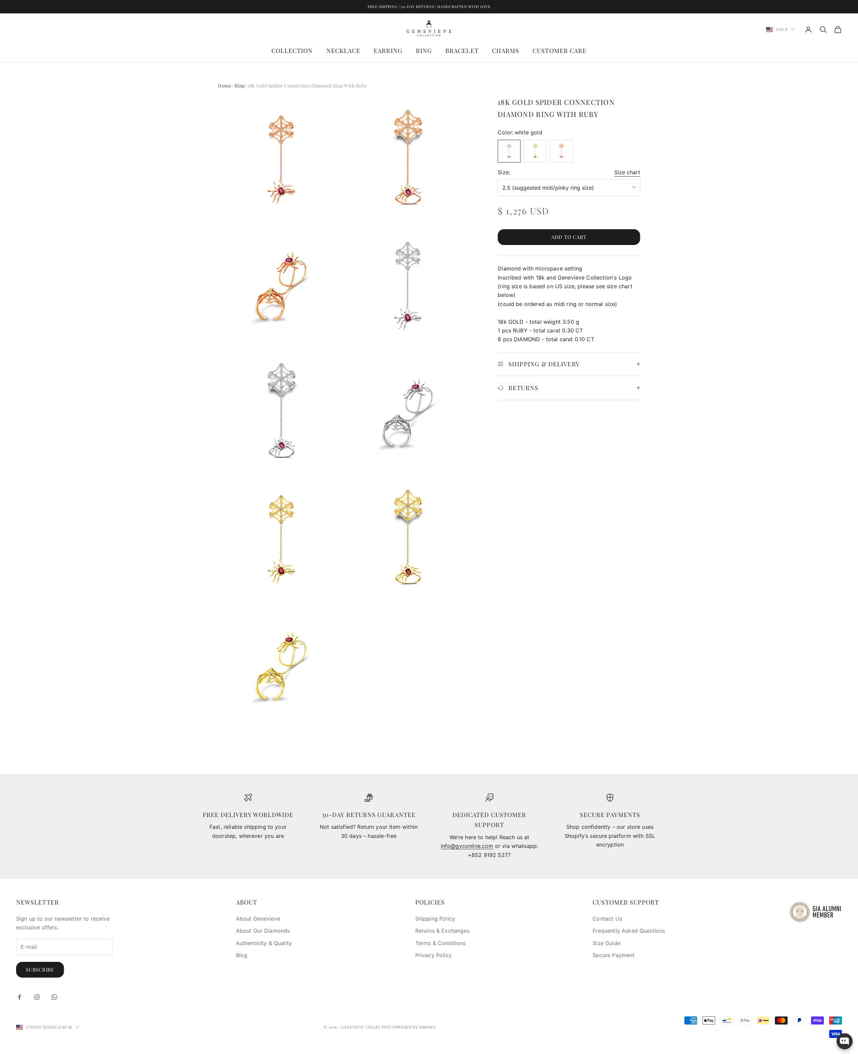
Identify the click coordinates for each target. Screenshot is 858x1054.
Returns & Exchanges (442, 930)
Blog (242, 955)
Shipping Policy (435, 918)
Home (224, 85)
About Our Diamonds (263, 930)
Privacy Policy (433, 955)
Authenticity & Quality (264, 943)
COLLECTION (292, 51)
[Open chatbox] (845, 1041)
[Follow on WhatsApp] (54, 997)
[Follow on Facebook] (19, 997)
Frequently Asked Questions (629, 930)
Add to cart (569, 237)
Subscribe (40, 969)
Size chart (627, 172)
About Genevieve (258, 918)
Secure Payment (613, 955)
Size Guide (606, 943)
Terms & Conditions (440, 943)
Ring (240, 85)
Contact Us (607, 918)
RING (424, 51)
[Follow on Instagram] (37, 997)
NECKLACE (343, 51)
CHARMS (505, 51)
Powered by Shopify (414, 1027)
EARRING (388, 51)
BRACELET (462, 51)
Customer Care (560, 51)
